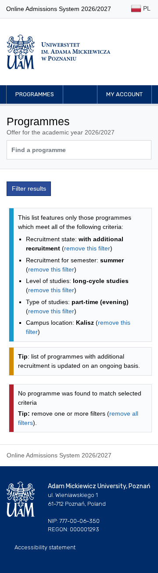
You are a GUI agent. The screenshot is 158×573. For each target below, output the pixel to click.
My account (124, 94)
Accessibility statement (44, 547)
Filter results (29, 188)
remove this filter (87, 248)
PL (146, 8)
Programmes (34, 94)
